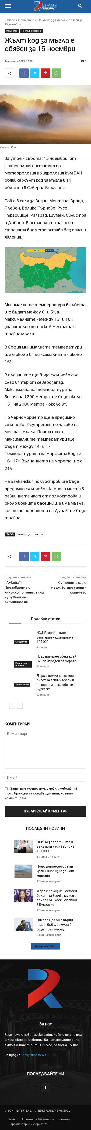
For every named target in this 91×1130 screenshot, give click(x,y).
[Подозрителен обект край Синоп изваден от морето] (23, 661)
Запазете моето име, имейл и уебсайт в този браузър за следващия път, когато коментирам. (41, 793)
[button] (80, 6)
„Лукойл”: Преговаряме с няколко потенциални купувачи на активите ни (24, 592)
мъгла (39, 534)
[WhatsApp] (56, 73)
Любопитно (22, 684)
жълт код (24, 534)
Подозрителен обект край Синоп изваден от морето (55, 871)
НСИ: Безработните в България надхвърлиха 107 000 (55, 637)
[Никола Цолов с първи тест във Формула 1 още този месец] (23, 924)
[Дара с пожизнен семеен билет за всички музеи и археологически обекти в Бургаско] (23, 680)
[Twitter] (34, 73)
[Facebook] (24, 73)
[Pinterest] (45, 73)
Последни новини (31, 30)
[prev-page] (12, 706)
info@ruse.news (34, 1055)
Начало (10, 20)
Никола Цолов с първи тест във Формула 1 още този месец (55, 925)
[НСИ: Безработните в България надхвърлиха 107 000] (23, 637)
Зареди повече (44, 946)
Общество (26, 20)
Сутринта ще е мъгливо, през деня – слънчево (68, 587)
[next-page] (20, 706)
